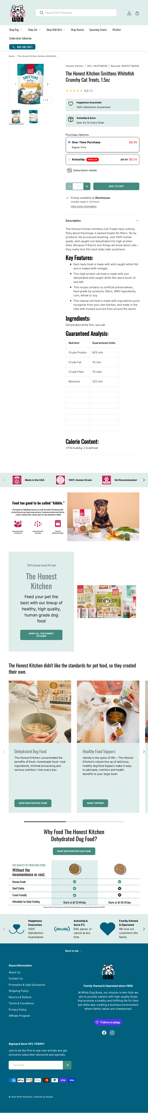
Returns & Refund (20, 997)
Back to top (72, 950)
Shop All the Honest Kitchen (41, 634)
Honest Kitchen (74, 65)
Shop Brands (77, 30)
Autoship (84, 159)
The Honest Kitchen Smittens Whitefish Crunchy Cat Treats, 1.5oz (38, 56)
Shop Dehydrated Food (33, 803)
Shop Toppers (95, 803)
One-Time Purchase (86, 142)
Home (11, 56)
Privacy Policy (18, 1009)
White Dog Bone (24, 1097)
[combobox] (76, 12)
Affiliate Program (19, 1015)
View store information (84, 206)
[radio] (69, 142)
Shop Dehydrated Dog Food (74, 851)
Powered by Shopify (43, 1097)
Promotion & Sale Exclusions (27, 984)
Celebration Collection (20, 38)
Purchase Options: (77, 134)
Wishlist (116, 30)
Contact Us (16, 978)
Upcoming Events (98, 30)
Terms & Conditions (21, 1003)
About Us (14, 972)
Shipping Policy (19, 991)
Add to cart (116, 186)
